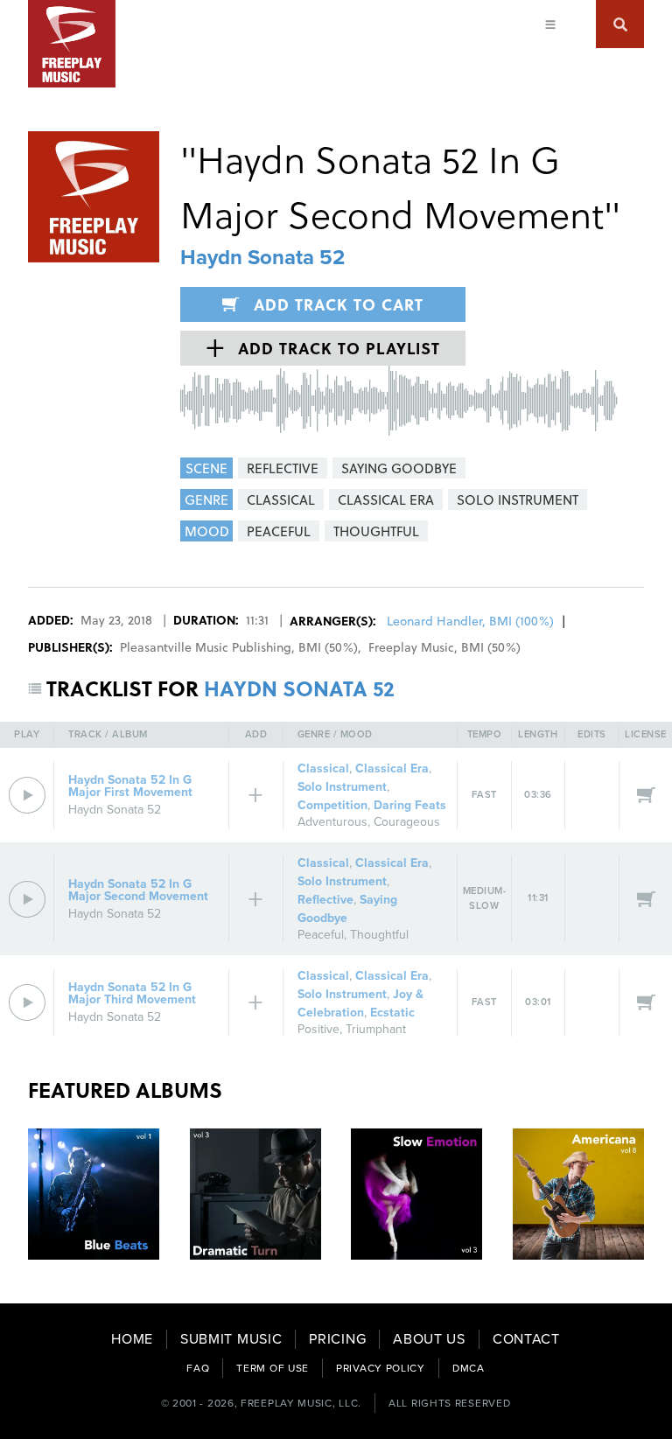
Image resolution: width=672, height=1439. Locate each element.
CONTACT (526, 1339)
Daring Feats (410, 805)
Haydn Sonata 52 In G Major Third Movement (132, 993)
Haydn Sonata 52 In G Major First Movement (130, 786)
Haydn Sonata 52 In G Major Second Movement (138, 890)
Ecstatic (392, 1012)
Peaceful (321, 934)
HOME (132, 1339)
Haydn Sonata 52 (262, 257)
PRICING (337, 1339)
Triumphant (376, 1029)
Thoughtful (379, 934)
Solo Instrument (342, 786)
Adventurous (333, 821)
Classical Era (392, 768)
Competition (333, 805)
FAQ (197, 1368)
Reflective (326, 899)
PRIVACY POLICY (380, 1368)
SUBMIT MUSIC (231, 1339)
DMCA (468, 1368)
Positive (319, 1029)
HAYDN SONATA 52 (299, 688)
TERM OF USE (272, 1368)
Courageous (407, 821)
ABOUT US (429, 1339)
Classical (323, 768)
